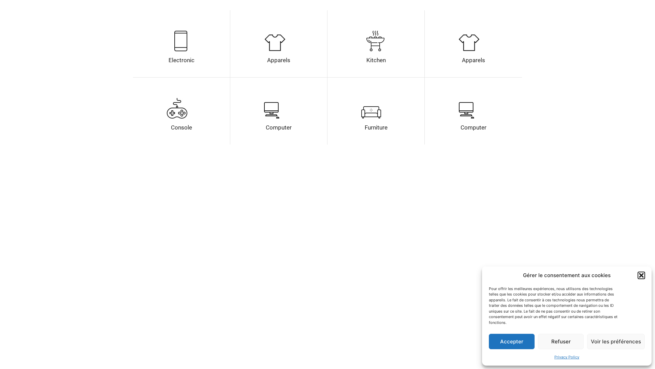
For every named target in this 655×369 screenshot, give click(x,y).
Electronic (181, 60)
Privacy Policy (566, 357)
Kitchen (376, 60)
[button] (641, 275)
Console (181, 127)
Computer (279, 127)
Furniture (376, 127)
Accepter (511, 341)
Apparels (278, 60)
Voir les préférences (616, 341)
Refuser (561, 341)
